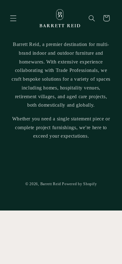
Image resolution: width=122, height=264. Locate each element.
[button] (13, 18)
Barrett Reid (50, 184)
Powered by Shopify (79, 184)
